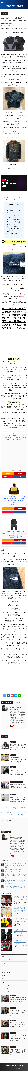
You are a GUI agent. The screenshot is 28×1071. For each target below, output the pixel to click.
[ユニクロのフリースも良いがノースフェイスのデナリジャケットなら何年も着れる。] (15, 695)
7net (20, 476)
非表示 (16, 204)
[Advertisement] (14, 343)
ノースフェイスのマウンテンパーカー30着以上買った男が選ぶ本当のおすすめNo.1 (18, 1024)
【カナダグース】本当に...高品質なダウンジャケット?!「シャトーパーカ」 (18, 747)
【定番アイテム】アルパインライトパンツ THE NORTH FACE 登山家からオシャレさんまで (16, 808)
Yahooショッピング (8, 476)
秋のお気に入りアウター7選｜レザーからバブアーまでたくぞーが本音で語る (18, 1011)
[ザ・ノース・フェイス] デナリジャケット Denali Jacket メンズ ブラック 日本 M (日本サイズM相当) (14, 437)
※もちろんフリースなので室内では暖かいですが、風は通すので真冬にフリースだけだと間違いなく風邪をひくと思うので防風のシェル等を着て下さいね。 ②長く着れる (13, 223)
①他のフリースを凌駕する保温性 (13, 211)
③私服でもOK (12, 234)
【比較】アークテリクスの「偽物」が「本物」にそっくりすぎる (20, 931)
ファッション (5, 732)
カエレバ (16, 468)
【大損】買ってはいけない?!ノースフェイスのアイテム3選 (20, 942)
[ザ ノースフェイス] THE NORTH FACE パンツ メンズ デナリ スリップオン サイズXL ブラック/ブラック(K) (14, 534)
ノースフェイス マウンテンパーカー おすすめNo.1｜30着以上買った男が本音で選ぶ (18, 999)
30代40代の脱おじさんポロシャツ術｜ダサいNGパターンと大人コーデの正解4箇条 (18, 760)
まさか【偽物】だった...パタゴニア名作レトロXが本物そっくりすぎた (20, 908)
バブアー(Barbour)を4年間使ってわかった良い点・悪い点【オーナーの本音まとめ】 (18, 1050)
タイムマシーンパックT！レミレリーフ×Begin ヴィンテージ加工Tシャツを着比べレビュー (18, 799)
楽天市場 (20, 473)
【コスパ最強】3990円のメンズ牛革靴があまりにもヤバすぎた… (18, 787)
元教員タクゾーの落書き (14, 6)
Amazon (8, 473)
